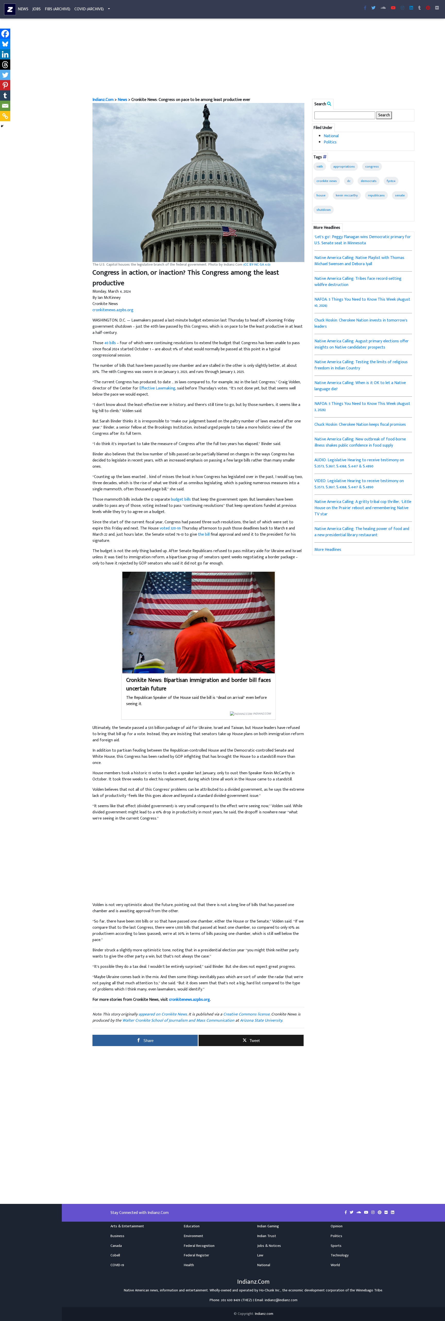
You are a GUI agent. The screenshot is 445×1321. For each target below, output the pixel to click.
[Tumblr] (5, 95)
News (23, 9)
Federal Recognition (199, 1246)
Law (260, 1255)
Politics (330, 142)
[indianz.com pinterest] (428, 8)
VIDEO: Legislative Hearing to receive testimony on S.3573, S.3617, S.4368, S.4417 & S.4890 (359, 484)
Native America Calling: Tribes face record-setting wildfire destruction (357, 281)
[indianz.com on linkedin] (392, 1213)
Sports (336, 1246)
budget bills (181, 499)
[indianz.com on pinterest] (380, 1213)
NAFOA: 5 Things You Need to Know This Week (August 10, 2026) (362, 302)
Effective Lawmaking (157, 388)
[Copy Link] (5, 116)
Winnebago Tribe (369, 1290)
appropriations (344, 166)
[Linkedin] (5, 54)
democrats (368, 181)
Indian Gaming (268, 1226)
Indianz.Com (103, 99)
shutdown (323, 210)
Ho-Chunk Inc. (269, 1290)
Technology (340, 1255)
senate (400, 195)
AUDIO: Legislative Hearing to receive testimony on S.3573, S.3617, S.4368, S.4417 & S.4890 (359, 463)
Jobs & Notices (269, 1246)
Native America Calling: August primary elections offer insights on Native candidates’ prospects (361, 344)
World (335, 1265)
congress (372, 166)
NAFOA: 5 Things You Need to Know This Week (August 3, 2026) (362, 406)
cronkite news (326, 181)
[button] (198, 182)
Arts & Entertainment (127, 1226)
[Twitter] (5, 75)
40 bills (110, 343)
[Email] (5, 106)
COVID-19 (117, 1265)
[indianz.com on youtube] (393, 8)
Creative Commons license (246, 1014)
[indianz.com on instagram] (373, 1213)
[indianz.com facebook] (365, 8)
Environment (193, 1236)
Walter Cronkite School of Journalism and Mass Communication (178, 1020)
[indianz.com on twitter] (352, 1213)
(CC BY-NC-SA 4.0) (256, 265)
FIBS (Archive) (57, 9)
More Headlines (327, 549)
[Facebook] (5, 34)
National (331, 136)
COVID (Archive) (89, 9)
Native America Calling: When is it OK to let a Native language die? (360, 386)
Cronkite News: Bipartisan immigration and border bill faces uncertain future (198, 684)
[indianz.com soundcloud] (383, 8)
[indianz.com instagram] (402, 8)
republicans (376, 195)
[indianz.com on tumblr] (419, 8)
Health (189, 1265)
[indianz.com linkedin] (411, 8)
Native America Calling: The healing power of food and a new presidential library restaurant (361, 531)
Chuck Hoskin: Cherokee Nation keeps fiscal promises (360, 424)
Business (117, 1236)
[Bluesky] (5, 44)
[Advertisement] (246, 59)
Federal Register (196, 1255)
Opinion (337, 1226)
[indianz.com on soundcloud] (359, 1213)
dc (348, 181)
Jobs (36, 9)
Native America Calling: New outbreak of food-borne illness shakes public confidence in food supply (360, 442)
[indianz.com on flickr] (437, 8)
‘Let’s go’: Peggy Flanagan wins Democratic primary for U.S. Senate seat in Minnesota (362, 240)
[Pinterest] (5, 85)
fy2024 (391, 181)
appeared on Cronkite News (163, 1014)
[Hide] (2, 126)
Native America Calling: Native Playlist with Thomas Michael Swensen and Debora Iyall (359, 260)
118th (319, 166)
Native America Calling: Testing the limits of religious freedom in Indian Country (361, 365)
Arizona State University (261, 1020)
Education (192, 1226)
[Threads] (5, 64)
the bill (204, 534)
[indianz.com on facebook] (346, 1213)
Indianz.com (264, 1314)
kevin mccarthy (347, 195)
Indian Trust (266, 1236)
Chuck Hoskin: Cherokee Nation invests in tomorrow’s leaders (360, 323)
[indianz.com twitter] (373, 8)
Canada (116, 1246)
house (321, 195)
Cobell (115, 1255)
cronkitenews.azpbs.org (112, 310)
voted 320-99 (170, 528)
